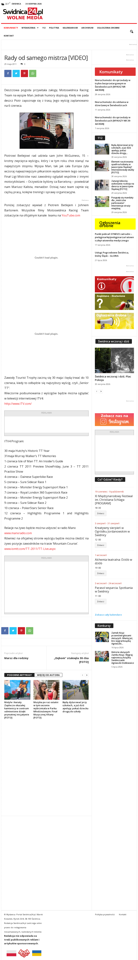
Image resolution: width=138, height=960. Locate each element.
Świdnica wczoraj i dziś (113, 341)
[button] (131, 32)
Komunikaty (11, 27)
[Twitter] (16, 73)
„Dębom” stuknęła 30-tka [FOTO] (71, 660)
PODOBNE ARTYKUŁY (19, 675)
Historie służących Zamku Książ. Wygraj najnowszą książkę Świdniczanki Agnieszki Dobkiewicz (122, 657)
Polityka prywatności (105, 914)
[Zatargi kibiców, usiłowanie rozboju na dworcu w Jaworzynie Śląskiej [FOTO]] (102, 185)
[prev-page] (82, 675)
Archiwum (87, 27)
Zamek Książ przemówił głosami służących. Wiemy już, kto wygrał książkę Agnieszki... (122, 638)
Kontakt (9, 35)
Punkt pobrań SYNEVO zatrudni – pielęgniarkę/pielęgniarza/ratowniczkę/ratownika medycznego (114, 237)
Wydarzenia (28, 27)
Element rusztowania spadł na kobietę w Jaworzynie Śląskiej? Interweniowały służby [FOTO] (122, 167)
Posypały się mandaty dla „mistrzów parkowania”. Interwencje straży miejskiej (122, 203)
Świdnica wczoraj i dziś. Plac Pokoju (113, 378)
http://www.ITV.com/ (18, 404)
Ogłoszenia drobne (108, 27)
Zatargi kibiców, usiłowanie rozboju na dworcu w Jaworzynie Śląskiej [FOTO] (122, 185)
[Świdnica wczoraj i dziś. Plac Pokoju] (114, 360)
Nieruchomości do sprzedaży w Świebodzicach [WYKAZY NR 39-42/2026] (113, 120)
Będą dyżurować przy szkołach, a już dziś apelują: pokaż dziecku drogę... (122, 149)
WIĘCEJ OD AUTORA (48, 675)
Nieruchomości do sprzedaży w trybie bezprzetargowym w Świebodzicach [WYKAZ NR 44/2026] (112, 85)
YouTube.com (71, 215)
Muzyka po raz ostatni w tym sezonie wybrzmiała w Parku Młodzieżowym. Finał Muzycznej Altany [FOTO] (45, 710)
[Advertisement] (61, 424)
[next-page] (87, 675)
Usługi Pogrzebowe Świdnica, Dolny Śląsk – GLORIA (112, 254)
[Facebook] (8, 73)
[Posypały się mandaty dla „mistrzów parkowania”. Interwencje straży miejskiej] (102, 201)
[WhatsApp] (32, 73)
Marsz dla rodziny (16, 658)
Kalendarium (70, 27)
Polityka (54, 27)
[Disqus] (46, 767)
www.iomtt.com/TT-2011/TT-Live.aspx (30, 549)
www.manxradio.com (18, 533)
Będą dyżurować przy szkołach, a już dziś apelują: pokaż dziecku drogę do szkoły (75, 707)
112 (43, 27)
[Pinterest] (24, 73)
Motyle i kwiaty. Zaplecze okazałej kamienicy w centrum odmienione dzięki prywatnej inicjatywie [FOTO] (16, 710)
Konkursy (104, 626)
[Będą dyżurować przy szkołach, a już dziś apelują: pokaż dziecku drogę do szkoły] (76, 690)
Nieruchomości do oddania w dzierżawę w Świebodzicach (111, 103)
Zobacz (100, 513)
